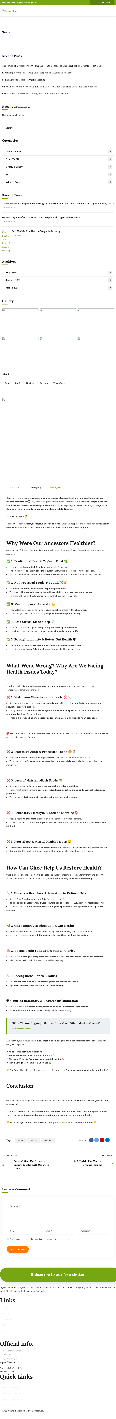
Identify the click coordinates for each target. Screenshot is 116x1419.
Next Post (107, 1155)
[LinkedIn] (107, 1140)
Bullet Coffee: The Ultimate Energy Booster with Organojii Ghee (31, 1165)
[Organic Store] (9, 10)
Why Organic (55, 487)
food (20, 1140)
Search (7, 32)
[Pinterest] (102, 1140)
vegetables (59, 383)
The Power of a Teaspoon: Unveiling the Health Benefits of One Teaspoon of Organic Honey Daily (52, 65)
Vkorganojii (37, 487)
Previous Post (11, 1155)
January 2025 (58, 280)
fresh (33, 1140)
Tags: (9, 1140)
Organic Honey (58, 166)
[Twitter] (96, 1140)
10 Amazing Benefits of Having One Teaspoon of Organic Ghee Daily (36, 72)
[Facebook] (91, 1140)
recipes (44, 383)
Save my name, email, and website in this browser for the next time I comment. (43, 1239)
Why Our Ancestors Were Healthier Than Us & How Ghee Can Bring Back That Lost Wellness (49, 86)
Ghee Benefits (58, 151)
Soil (58, 174)
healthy (47, 1140)
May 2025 (58, 272)
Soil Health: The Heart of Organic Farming (23, 79)
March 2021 (58, 287)
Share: (82, 1140)
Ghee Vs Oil (58, 159)
